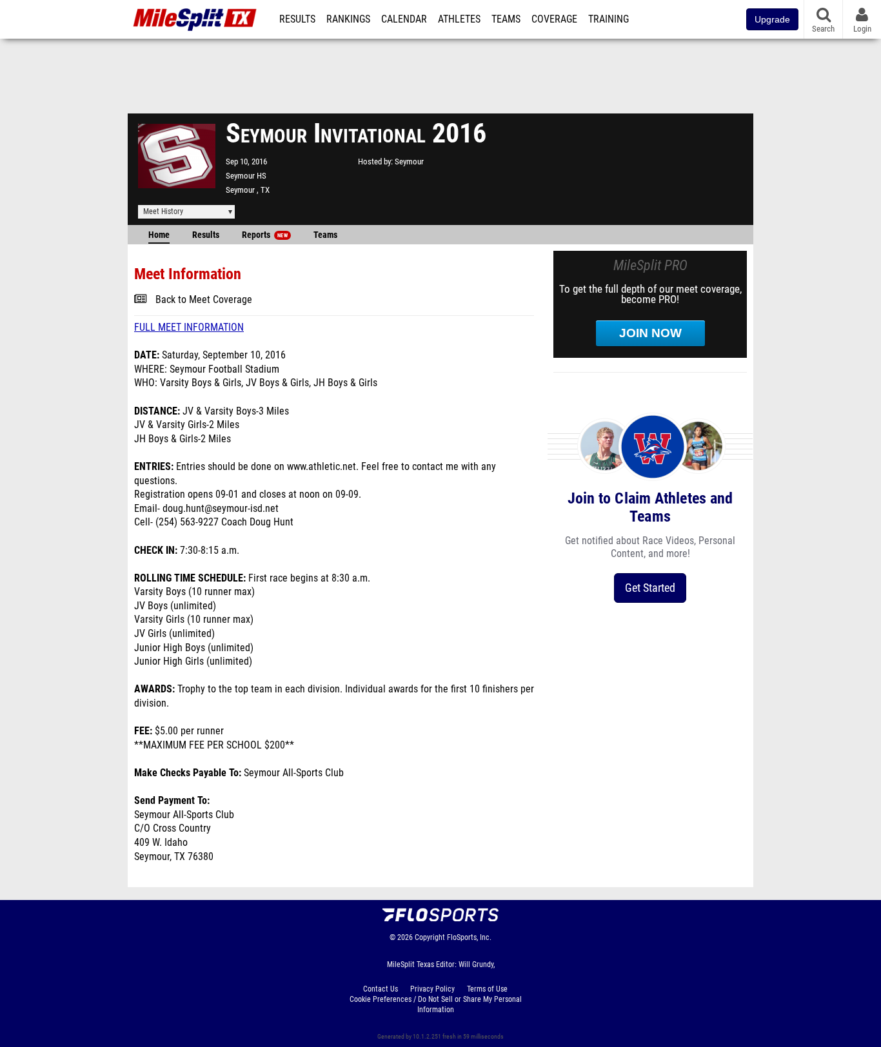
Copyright (430, 937)
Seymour (409, 161)
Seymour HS (246, 176)
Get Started (650, 587)
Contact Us (380, 988)
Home (159, 235)
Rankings (348, 19)
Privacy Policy (432, 988)
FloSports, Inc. (469, 937)
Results (297, 19)
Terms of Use (487, 988)
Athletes (459, 19)
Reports (265, 235)
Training (608, 19)
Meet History (163, 211)
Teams (505, 19)
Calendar (404, 19)
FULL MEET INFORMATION (189, 327)
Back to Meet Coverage (203, 300)
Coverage (554, 19)
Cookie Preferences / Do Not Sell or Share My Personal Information (436, 1004)
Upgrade (772, 19)
